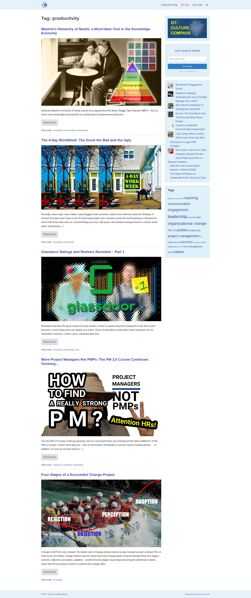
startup (176, 242)
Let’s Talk (197, 5)
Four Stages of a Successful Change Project (78, 475)
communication (179, 204)
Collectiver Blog (169, 5)
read (170, 242)
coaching (57, 465)
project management (183, 236)
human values (69, 130)
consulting (57, 130)
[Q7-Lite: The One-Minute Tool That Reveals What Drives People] (170, 114)
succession (197, 242)
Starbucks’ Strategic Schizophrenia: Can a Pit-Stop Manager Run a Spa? (191, 97)
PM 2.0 (172, 230)
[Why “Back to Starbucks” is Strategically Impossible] (170, 106)
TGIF (181, 247)
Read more (51, 123)
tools (77, 349)
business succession (175, 198)
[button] (207, 4)
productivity (82, 130)
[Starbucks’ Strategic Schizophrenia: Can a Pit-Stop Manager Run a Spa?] (170, 94)
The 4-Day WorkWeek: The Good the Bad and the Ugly (86, 140)
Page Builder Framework (201, 594)
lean (198, 217)
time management (192, 246)
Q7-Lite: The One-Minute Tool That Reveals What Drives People (191, 117)
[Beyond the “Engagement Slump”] (170, 85)
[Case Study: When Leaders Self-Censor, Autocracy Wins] (170, 134)
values (178, 252)
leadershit (192, 217)
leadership (177, 216)
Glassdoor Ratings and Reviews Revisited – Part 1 (82, 252)
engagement (178, 210)
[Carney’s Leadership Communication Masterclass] (170, 126)
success (186, 242)
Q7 (201, 236)
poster (182, 230)
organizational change (187, 223)
